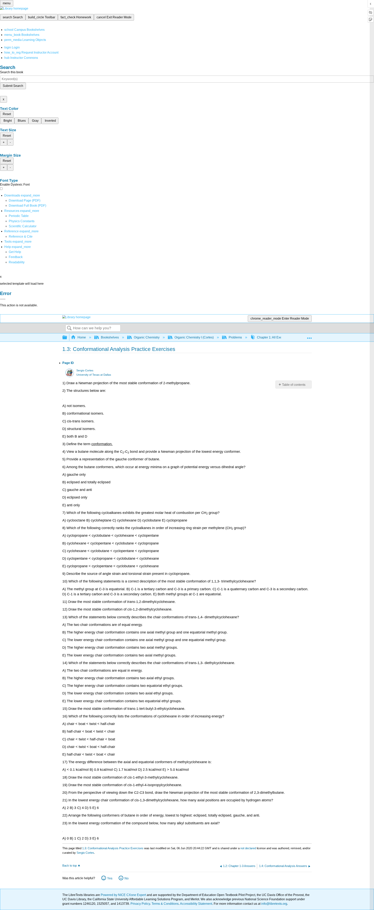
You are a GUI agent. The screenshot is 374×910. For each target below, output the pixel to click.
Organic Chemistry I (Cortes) (194, 337)
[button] (16, 257)
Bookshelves (110, 337)
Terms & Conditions (165, 903)
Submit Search (13, 85)
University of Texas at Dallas (93, 374)
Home (82, 337)
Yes (109, 878)
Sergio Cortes (84, 370)
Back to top (69, 865)
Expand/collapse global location (309, 336)
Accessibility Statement (196, 903)
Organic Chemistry (146, 337)
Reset (7, 114)
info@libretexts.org (273, 903)
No (126, 878)
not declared (248, 848)
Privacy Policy (140, 903)
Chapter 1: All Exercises (273, 337)
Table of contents (293, 384)
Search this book (11, 72)
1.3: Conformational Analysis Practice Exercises (112, 848)
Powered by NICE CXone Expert (124, 895)
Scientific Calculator (22, 226)
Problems (235, 337)
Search (69, 328)
